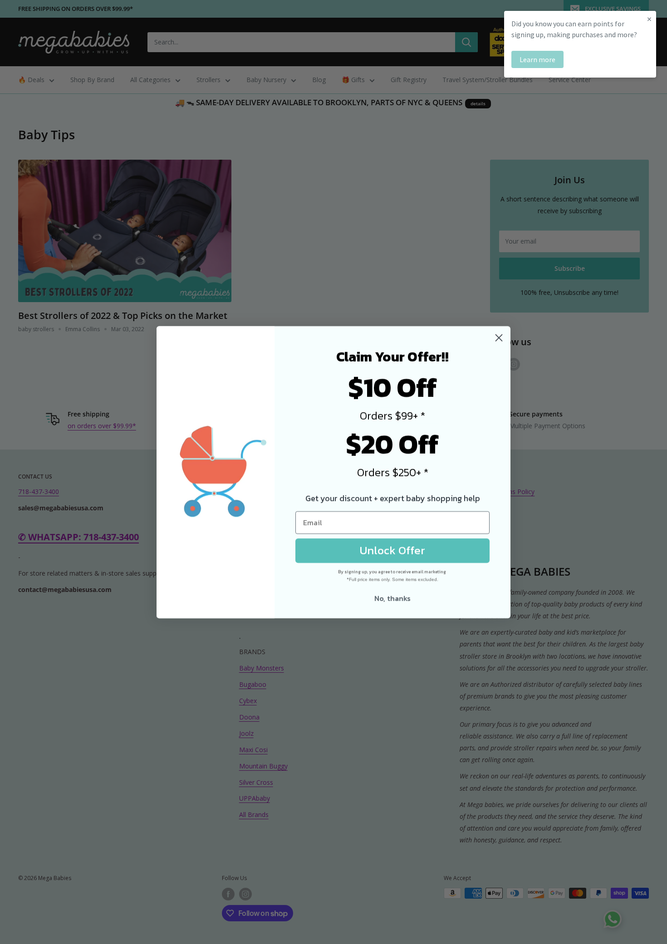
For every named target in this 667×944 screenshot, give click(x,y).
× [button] (649, 18)
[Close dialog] (499, 338)
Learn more (537, 59)
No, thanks (392, 598)
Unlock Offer (392, 550)
